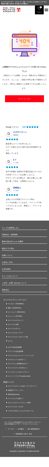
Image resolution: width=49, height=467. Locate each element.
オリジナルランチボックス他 (18, 337)
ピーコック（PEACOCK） (17, 312)
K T (14, 160)
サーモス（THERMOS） (16, 304)
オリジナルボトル (14, 328)
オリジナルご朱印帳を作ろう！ (18, 364)
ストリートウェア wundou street (19, 376)
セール (10, 341)
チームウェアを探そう (15, 398)
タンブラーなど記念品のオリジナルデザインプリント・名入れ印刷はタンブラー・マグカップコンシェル (23, 423)
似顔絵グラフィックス (15, 390)
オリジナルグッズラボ (15, 407)
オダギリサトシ (20, 132)
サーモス (11, 429)
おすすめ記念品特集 (15, 347)
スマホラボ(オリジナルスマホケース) (20, 411)
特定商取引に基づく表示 (24, 434)
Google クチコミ (12, 127)
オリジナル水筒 (13, 324)
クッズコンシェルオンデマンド (18, 372)
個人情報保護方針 (34, 429)
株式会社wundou (14, 394)
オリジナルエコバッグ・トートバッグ (21, 355)
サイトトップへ (24, 98)
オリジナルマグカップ (15, 320)
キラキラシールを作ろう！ (17, 360)
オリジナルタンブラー (15, 333)
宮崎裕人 (17, 187)
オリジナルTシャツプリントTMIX (19, 403)
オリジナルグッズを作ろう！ (18, 368)
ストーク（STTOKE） (15, 316)
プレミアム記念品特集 (15, 351)
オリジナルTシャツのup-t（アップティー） (22, 386)
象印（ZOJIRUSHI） (15, 308)
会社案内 (21, 429)
